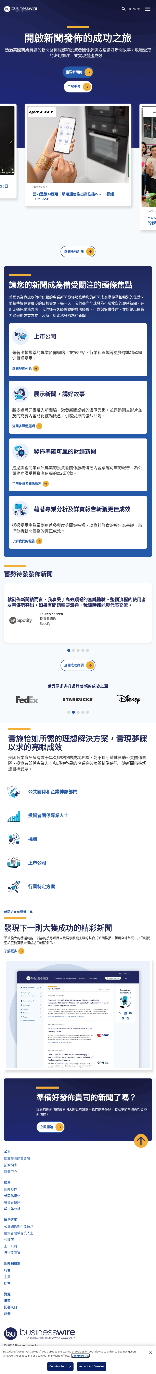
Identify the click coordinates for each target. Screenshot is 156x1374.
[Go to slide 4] (82, 650)
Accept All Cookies (91, 1366)
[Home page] (20, 9)
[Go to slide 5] (87, 650)
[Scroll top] (141, 1141)
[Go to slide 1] (68, 650)
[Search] (124, 9)
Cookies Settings (60, 1366)
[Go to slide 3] (78, 650)
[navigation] (148, 9)
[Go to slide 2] (73, 650)
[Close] (150, 1353)
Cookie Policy (80, 1355)
